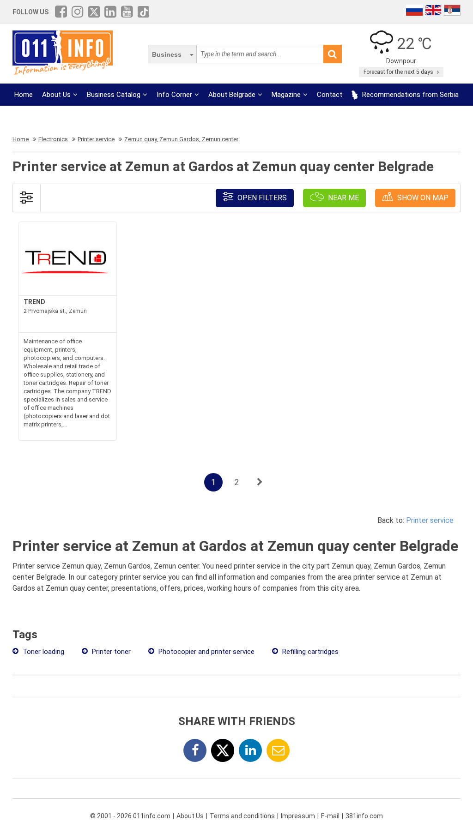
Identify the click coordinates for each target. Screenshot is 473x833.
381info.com (364, 816)
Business (167, 54)
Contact (329, 94)
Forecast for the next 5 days (399, 72)
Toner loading (42, 651)
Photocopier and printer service (206, 651)
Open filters (261, 197)
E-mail (330, 816)
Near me (342, 197)
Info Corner (174, 94)
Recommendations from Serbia (409, 94)
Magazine (286, 94)
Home (23, 94)
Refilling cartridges (309, 651)
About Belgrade (231, 94)
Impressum (298, 816)
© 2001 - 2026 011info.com (130, 816)
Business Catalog (113, 94)
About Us (56, 94)
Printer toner (110, 651)
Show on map (422, 197)
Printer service (430, 520)
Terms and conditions (242, 816)
